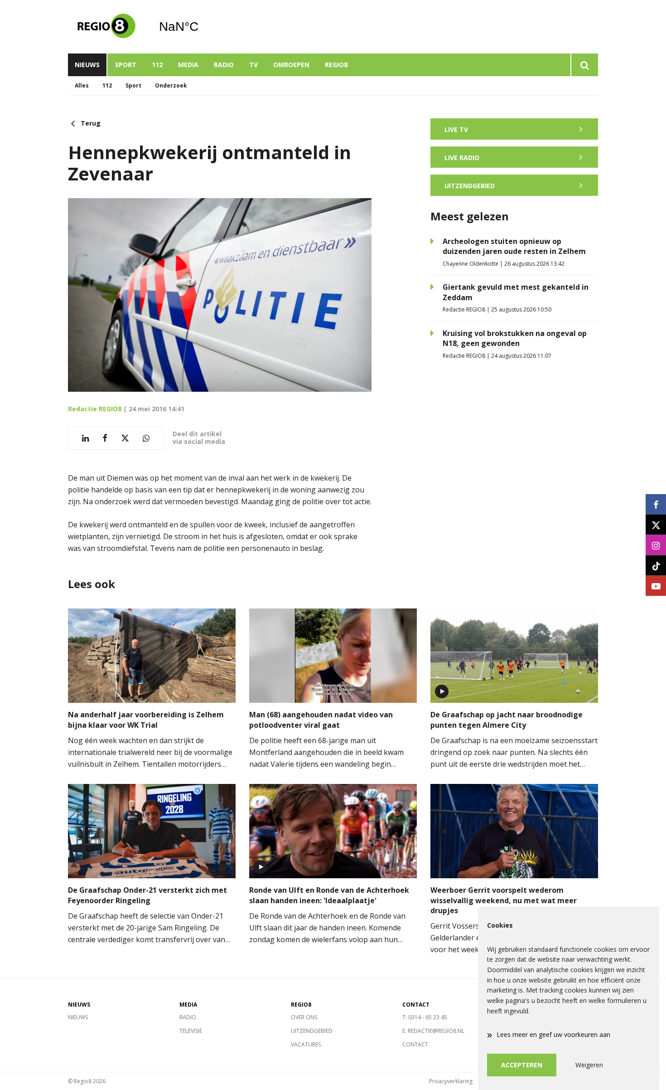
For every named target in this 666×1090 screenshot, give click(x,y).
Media (188, 64)
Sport (125, 64)
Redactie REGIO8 (94, 408)
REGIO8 (336, 64)
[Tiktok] (656, 565)
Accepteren (521, 1065)
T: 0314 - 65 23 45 (424, 1017)
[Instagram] (656, 545)
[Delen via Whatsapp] (146, 438)
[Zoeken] (584, 65)
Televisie (190, 1031)
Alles (82, 85)
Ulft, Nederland (202, 27)
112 (157, 64)
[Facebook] (656, 504)
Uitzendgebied (312, 1031)
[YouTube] (656, 586)
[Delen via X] (125, 438)
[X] (656, 525)
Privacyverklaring (451, 1081)
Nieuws (87, 64)
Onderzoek (171, 85)
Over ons (304, 1017)
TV (253, 64)
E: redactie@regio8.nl (433, 1031)
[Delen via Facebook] (105, 438)
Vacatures (306, 1044)
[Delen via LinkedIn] (85, 438)
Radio (224, 64)
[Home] (106, 26)
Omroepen (291, 64)
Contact (415, 1044)
